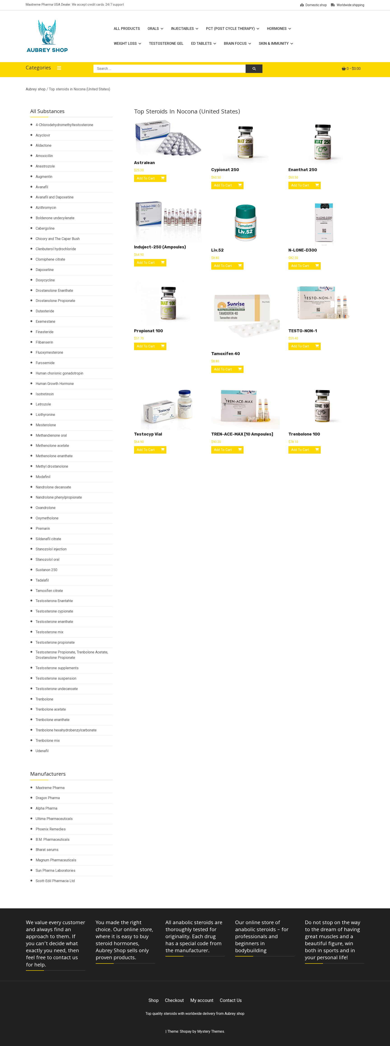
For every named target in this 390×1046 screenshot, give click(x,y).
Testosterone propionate (55, 642)
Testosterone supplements (57, 668)
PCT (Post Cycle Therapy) (230, 28)
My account (202, 1000)
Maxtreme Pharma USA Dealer (48, 4)
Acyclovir (43, 135)
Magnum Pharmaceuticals (56, 860)
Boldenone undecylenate (55, 218)
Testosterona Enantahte (54, 601)
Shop (154, 1000)
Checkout (174, 1000)
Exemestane (45, 321)
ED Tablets (201, 43)
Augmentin (44, 176)
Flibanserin (44, 342)
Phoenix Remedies (51, 829)
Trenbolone (44, 699)
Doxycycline (45, 280)
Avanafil (42, 187)
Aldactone (43, 145)
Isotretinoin (45, 394)
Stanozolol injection (51, 549)
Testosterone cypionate (54, 611)
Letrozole (43, 404)
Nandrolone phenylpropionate (59, 497)
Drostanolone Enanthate (54, 290)
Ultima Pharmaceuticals (54, 819)
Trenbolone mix (48, 740)
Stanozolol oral (47, 559)
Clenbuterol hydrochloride (56, 249)
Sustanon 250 (46, 570)
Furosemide (45, 363)
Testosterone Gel (166, 43)
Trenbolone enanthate (53, 720)
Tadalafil (42, 580)
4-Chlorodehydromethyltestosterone (64, 125)
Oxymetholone (47, 518)
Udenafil (42, 751)
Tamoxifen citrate (49, 591)
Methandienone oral (51, 435)
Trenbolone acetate (51, 709)
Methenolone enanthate (54, 456)
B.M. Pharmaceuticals (53, 839)
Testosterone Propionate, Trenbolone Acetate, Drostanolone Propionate (72, 655)
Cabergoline (45, 228)
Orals (153, 28)
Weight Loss (125, 43)
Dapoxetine (45, 270)
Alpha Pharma (46, 808)
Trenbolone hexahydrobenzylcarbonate (66, 730)
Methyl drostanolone (52, 466)
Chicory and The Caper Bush (58, 239)
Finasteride (44, 332)
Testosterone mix (49, 632)
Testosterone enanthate (54, 622)
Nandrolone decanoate (53, 487)
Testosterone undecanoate (57, 689)
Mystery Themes (210, 1031)
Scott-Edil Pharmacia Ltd (55, 881)
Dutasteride (45, 311)
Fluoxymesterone (49, 352)
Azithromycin (46, 207)
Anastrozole (45, 166)
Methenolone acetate (52, 445)
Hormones (277, 28)
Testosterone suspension (56, 678)
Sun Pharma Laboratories (55, 870)
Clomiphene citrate (50, 259)
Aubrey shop (36, 89)
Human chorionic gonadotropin (59, 373)
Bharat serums (47, 850)
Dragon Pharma (48, 798)
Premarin (43, 528)
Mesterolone (46, 425)
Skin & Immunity (274, 43)
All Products (127, 28)
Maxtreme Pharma (50, 788)
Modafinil (43, 477)
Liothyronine (45, 414)
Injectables (182, 28)
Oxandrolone (46, 508)
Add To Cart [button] (146, 178)
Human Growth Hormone (55, 384)
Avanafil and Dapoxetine (55, 197)
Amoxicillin (44, 156)
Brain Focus (235, 43)
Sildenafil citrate (48, 539)
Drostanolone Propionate (55, 301)
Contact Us (231, 1000)
